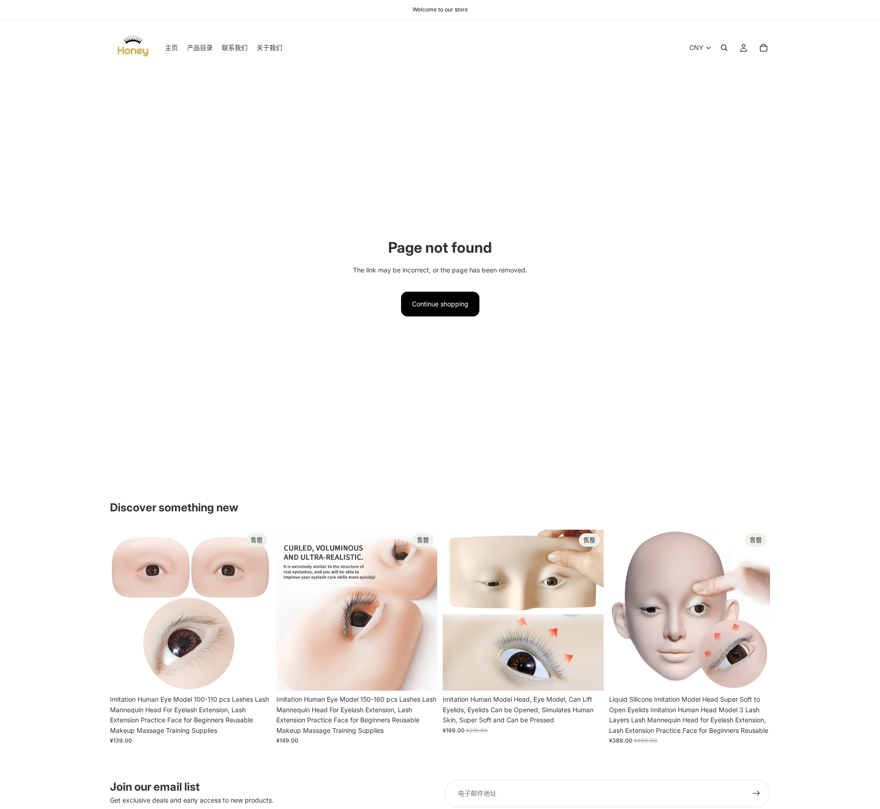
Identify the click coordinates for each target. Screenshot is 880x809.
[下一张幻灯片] (257, 610)
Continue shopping (440, 304)
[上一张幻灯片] (124, 610)
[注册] (756, 793)
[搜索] (724, 48)
